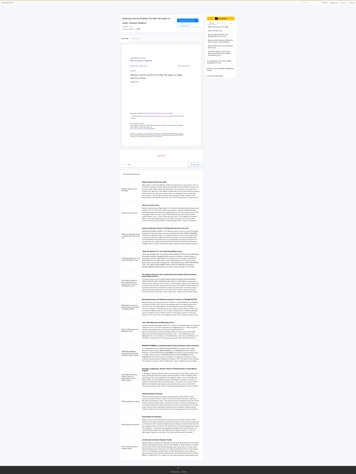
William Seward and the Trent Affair (154, 182)
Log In (344, 3)
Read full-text (185, 26)
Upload (352, 3)
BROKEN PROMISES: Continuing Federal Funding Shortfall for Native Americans (170, 346)
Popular (230, 23)
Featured (211, 23)
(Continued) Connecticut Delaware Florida (157, 440)
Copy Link (195, 165)
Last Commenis (221, 23)
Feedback (184, 472)
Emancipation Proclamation (152, 417)
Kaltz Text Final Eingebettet (215, 76)
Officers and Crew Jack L (151, 205)
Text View (135, 38)
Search (325, 2)
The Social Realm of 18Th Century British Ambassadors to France (219, 62)
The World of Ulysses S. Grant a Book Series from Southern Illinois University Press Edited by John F (169, 275)
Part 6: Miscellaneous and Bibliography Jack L (158, 322)
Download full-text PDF (188, 20)
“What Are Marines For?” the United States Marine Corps (162, 251)
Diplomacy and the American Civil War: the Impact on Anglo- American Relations (220, 41)
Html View (125, 38)
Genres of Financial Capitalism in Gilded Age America (220, 69)
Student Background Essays (152, 394)
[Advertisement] (178, 10)
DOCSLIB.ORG (7, 2)
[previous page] (121, 164)
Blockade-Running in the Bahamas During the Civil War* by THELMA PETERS (169, 299)
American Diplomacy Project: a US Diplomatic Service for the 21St (165, 228)
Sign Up (334, 3)
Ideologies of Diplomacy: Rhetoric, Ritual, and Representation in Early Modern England (169, 369)
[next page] (131, 164)
